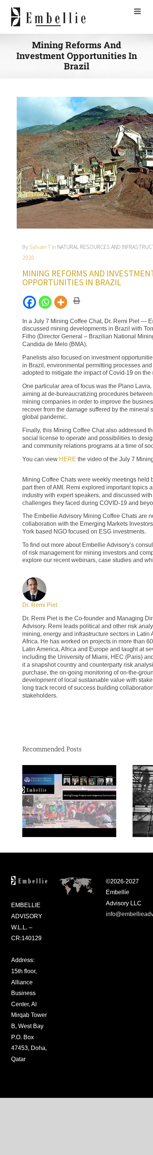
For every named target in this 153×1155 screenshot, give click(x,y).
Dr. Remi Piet (39, 605)
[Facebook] (30, 302)
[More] (61, 302)
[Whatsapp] (46, 302)
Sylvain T (40, 246)
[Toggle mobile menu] (138, 11)
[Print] (79, 303)
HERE (67, 459)
